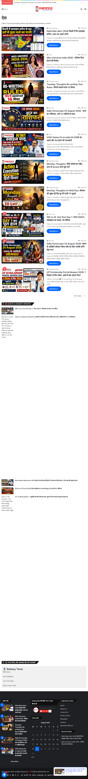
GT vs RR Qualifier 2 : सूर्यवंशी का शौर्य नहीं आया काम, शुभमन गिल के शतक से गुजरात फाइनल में (41, 497)
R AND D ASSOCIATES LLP (40, 772)
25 (37, 749)
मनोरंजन (34, 775)
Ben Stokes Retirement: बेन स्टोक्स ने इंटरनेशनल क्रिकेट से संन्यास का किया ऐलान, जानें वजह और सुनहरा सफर (46, 480)
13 (45, 739)
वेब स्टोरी (26, 775)
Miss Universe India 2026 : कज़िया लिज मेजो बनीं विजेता (21, 718)
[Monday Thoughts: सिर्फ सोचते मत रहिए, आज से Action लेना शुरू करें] (23, 172)
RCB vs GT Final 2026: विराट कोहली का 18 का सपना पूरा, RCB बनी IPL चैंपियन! (38, 488)
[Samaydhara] (44, 9)
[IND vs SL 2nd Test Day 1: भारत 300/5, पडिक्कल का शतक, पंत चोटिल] (23, 225)
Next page (77, 296)
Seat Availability (8, 676)
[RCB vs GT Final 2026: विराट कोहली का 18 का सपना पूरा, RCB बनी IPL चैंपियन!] (7, 490)
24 (33, 749)
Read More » (53, 45)
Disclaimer (64, 719)
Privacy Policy (65, 715)
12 (41, 739)
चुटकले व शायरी (51, 775)
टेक (45, 775)
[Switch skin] (81, 9)
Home (62, 705)
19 (41, 744)
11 (37, 739)
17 (33, 744)
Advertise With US (66, 725)
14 (49, 739)
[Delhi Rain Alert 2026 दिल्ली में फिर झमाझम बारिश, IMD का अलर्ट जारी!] (23, 39)
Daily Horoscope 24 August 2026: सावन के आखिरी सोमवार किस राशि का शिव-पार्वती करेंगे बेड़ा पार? (66, 246)
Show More (14, 761)
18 (37, 744)
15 (53, 739)
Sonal (50, 55)
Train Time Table (8, 681)
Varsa (50, 134)
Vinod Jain (51, 214)
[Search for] (85, 9)
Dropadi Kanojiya (53, 81)
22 (53, 744)
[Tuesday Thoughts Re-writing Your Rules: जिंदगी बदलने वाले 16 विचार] (23, 92)
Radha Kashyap (53, 28)
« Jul (32, 757)
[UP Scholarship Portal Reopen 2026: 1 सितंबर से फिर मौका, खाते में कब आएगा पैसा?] (23, 280)
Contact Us (64, 712)
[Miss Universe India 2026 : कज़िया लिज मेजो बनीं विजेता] (23, 66)
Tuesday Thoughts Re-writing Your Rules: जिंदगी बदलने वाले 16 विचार (21, 729)
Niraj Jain (51, 108)
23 (57, 744)
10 (33, 739)
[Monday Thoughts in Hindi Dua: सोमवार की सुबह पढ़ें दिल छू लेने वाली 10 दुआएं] (23, 198)
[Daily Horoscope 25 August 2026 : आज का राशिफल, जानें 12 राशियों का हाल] (23, 119)
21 (49, 744)
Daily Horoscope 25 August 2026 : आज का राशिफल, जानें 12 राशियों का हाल (36, 2)
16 (57, 739)
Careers (63, 722)
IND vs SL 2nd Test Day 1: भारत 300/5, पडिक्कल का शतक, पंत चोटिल (36, 308)
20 (45, 744)
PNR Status (6, 672)
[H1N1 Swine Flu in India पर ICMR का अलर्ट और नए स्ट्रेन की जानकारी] (23, 145)
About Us (63, 709)
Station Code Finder (9, 685)
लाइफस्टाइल (40, 775)
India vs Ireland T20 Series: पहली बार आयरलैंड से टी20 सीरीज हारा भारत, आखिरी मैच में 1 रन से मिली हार (45, 317)
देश (30, 775)
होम (22, 775)
